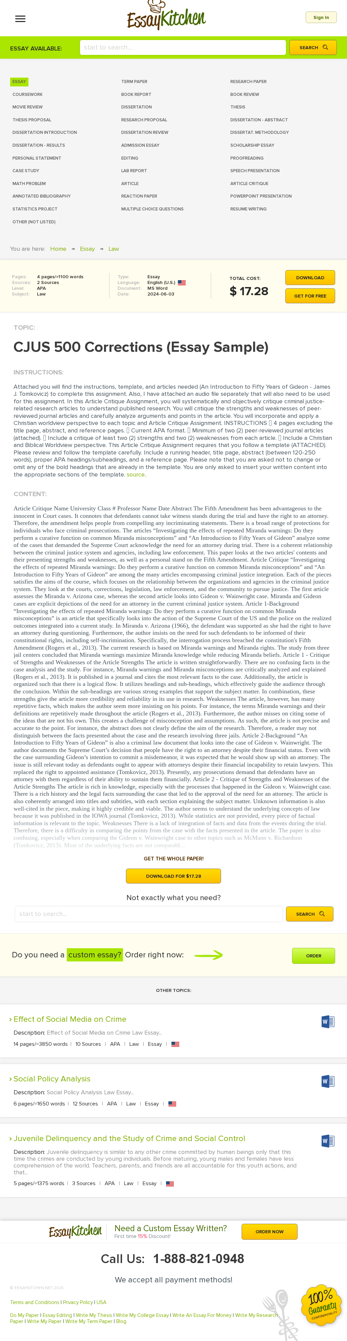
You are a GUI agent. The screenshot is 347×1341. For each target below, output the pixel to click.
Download (310, 278)
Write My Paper (44, 1321)
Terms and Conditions (34, 1302)
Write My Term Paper (89, 1321)
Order (313, 956)
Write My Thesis (94, 1315)
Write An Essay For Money (201, 1315)
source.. (137, 474)
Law (113, 248)
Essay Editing (57, 1315)
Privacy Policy (78, 1302)
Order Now (270, 1232)
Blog (121, 1321)
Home (58, 248)
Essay (87, 248)
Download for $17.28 (173, 876)
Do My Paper (24, 1315)
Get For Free (310, 296)
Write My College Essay (142, 1315)
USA (101, 1302)
